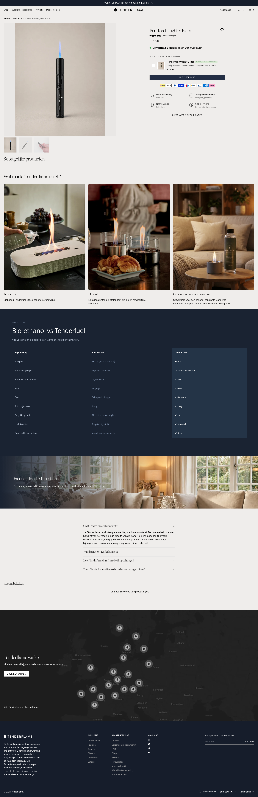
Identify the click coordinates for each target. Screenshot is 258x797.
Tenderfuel (92, 758)
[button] (239, 10)
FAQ (114, 749)
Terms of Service (119, 774)
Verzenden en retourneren (124, 745)
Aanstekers (18, 18)
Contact (115, 741)
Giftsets (91, 753)
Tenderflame (17, 791)
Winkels (115, 758)
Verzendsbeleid (119, 766)
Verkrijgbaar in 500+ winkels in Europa (127, 3)
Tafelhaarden (94, 741)
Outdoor (91, 762)
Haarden (92, 745)
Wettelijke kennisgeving (122, 770)
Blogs (114, 753)
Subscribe (249, 742)
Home (7, 18)
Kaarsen (91, 749)
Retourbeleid (118, 762)
